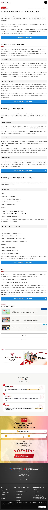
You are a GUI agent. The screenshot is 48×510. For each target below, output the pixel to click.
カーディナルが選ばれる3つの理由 (21, 488)
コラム (3, 494)
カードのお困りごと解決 (6, 490)
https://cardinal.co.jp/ (23, 479)
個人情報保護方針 (37, 493)
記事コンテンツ (4, 487)
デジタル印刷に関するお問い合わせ (23, 37)
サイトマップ (36, 491)
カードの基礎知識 (18, 495)
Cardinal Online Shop (38, 496)
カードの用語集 (17, 498)
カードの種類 (17, 501)
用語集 (34, 8)
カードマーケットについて (39, 487)
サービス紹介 (4, 496)
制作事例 (3, 499)
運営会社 (35, 489)
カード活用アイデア (6, 492)
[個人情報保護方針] (7, 504)
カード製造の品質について (20, 492)
